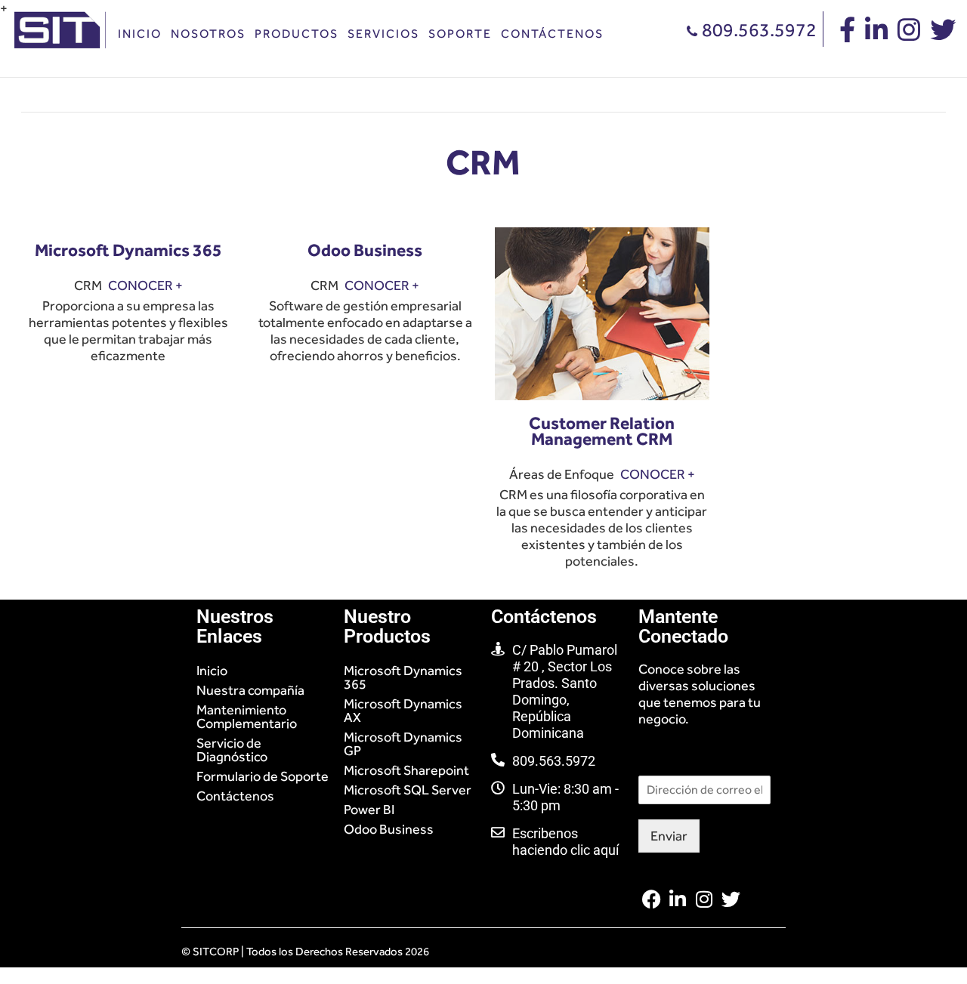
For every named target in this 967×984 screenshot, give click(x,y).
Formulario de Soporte (262, 776)
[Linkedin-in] (678, 899)
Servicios (383, 33)
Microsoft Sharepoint (406, 770)
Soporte (460, 33)
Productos (296, 33)
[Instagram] (704, 899)
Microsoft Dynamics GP (403, 744)
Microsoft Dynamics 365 (403, 677)
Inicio (140, 33)
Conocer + (145, 285)
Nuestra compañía (250, 690)
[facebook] (847, 34)
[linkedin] (876, 34)
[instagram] (909, 34)
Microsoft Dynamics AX (403, 711)
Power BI (369, 809)
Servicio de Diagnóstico (231, 750)
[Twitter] (731, 899)
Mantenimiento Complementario (246, 717)
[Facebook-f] (651, 899)
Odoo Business (389, 829)
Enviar (668, 836)
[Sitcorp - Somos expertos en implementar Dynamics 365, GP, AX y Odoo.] (62, 17)
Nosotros (208, 33)
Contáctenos (552, 33)
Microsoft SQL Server (407, 790)
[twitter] (942, 34)
